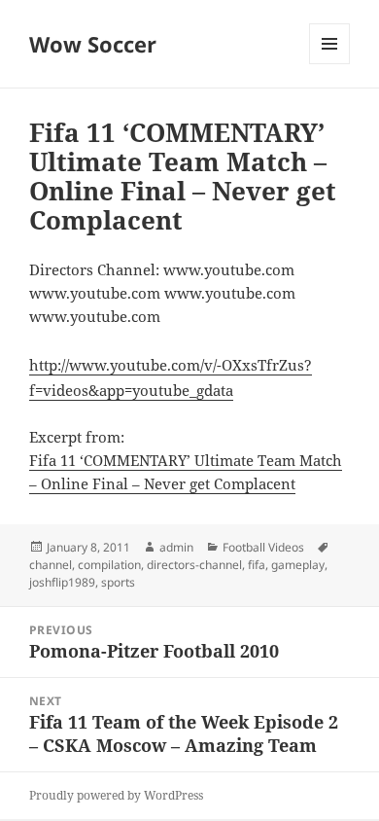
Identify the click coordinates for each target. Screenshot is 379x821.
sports (118, 582)
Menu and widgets (330, 63)
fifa (256, 564)
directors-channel (194, 564)
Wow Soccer (92, 43)
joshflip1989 (62, 582)
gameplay (298, 564)
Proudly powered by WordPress (116, 795)
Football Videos (263, 547)
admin (176, 547)
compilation (109, 564)
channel (50, 564)
